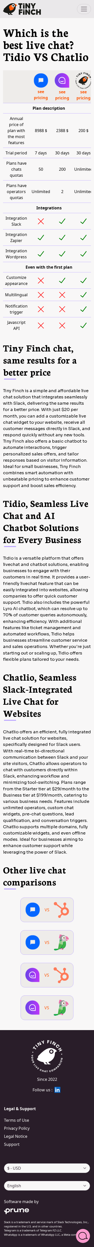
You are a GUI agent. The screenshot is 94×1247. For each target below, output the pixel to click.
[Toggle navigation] (84, 9)
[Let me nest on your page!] (22, 9)
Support (12, 1144)
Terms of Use (16, 1120)
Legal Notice (15, 1136)
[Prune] (47, 1210)
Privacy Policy (17, 1128)
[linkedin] (57, 1090)
